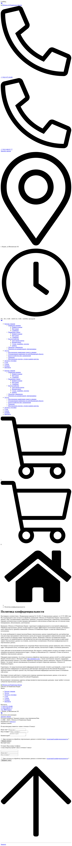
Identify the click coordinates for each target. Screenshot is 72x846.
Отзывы (7, 700)
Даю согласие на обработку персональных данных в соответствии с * (36, 739)
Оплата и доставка (10, 695)
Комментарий (5, 735)
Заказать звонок (6, 151)
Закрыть (3, 844)
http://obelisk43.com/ (33, 659)
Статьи (6, 698)
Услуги (6, 693)
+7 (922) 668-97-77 (6, 149)
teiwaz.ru (13, 721)
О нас (6, 696)
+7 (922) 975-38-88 (6, 77)
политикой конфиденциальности (57, 739)
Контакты (7, 701)
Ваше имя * (4, 729)
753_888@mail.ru (6, 709)
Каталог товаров (9, 691)
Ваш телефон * (5, 731)
